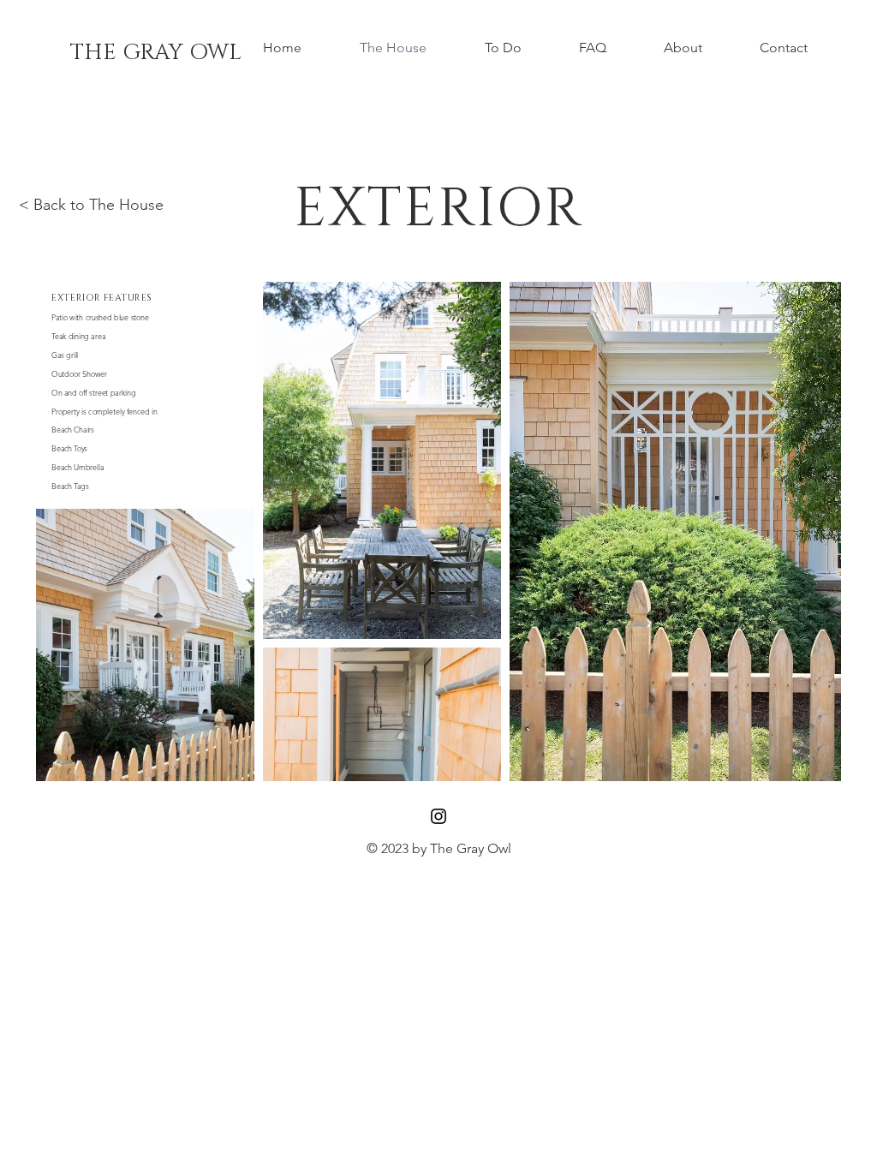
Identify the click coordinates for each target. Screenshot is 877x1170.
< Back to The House (91, 204)
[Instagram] (438, 816)
